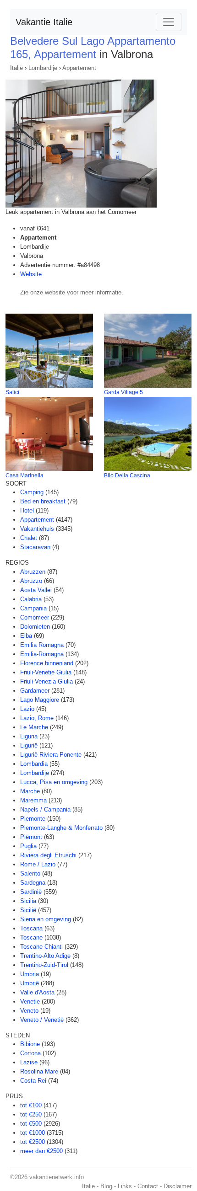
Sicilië (28, 910)
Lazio (27, 708)
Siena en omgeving (45, 919)
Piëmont (31, 836)
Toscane (31, 937)
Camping (32, 492)
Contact (147, 1186)
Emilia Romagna (42, 644)
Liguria (29, 736)
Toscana (31, 928)
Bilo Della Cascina (127, 475)
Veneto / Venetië (42, 1019)
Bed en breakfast (43, 501)
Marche (30, 791)
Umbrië (29, 983)
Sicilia (28, 900)
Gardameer (34, 690)
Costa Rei (33, 1080)
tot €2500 (32, 1141)
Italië (16, 67)
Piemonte (32, 818)
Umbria (29, 974)
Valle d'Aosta (37, 992)
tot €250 (31, 1114)
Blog (106, 1186)
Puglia (28, 846)
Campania (33, 608)
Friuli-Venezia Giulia (46, 681)
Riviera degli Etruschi (48, 855)
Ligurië (29, 745)
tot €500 (31, 1123)
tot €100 (31, 1105)
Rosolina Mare (39, 1071)
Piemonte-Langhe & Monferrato (61, 827)
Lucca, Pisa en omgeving (54, 782)
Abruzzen (32, 571)
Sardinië (31, 891)
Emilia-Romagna (42, 654)
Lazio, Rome (37, 718)
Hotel (27, 510)
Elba (26, 635)
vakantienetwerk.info (56, 1177)
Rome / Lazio (37, 864)
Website (31, 274)
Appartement (79, 67)
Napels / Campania (45, 809)
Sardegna (32, 882)
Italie (88, 1186)
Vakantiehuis (37, 528)
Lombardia (34, 763)
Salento (30, 873)
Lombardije (42, 67)
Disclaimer (178, 1186)
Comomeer (34, 617)
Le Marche (34, 727)
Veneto (29, 1010)
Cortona (30, 1053)
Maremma (33, 800)
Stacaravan (35, 547)
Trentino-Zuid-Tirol (44, 964)
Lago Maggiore (39, 699)
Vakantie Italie (44, 22)
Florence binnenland (46, 663)
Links (125, 1186)
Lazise (29, 1062)
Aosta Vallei (36, 590)
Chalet (28, 537)
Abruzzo (31, 580)
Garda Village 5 (123, 392)
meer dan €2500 (41, 1151)
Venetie (30, 1001)
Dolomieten (35, 626)
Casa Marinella (24, 475)
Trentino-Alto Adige (45, 955)
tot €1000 (32, 1132)
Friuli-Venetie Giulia (45, 672)
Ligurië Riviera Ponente (51, 754)
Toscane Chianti (41, 946)
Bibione (30, 1044)
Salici (12, 392)
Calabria (31, 599)
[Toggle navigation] (168, 22)
